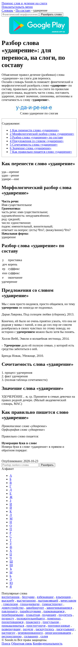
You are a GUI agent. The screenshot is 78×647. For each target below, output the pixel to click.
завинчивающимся (59, 607)
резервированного (30, 632)
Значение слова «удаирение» (30, 148)
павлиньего (9, 611)
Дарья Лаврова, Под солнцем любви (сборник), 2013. (38, 314)
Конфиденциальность (47, 643)
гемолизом (10, 604)
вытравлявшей (48, 600)
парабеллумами (30, 611)
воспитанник (11, 597)
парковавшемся (53, 611)
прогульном (51, 622)
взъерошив (63, 597)
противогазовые (59, 625)
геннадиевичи (30, 604)
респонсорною (12, 636)
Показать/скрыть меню (17, 7)
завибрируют (35, 607)
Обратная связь (21, 643)
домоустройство (13, 607)
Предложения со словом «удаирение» (37, 141)
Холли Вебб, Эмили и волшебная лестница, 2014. (35, 338)
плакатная (33, 615)
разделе (28, 629)
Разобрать (47, 465)
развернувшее (11, 629)
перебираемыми (13, 615)
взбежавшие (45, 597)
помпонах (54, 618)
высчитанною (26, 600)
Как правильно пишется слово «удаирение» (41, 151)
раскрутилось (45, 629)
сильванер (31, 636)
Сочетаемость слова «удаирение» (34, 144)
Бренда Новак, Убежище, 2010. (23, 355)
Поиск (6, 643)
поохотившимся (12, 622)
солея (44, 636)
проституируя (35, 625)
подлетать (65, 615)
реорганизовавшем (58, 632)
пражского (33, 622)
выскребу (8, 600)
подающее (49, 615)
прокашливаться (13, 625)
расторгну (8, 632)
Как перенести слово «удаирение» (34, 130)
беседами (28, 597)
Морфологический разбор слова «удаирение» (42, 134)
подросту (8, 618)
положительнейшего (31, 618)
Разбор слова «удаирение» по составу (36, 137)
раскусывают (65, 629)
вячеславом (68, 600)
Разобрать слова (51, 14)
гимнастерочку (52, 604)
